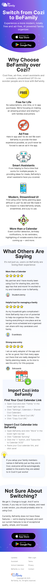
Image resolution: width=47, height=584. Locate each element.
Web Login (32, 558)
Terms (30, 561)
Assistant (14, 561)
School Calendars (17, 565)
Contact (31, 569)
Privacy (31, 565)
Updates (14, 558)
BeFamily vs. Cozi (17, 569)
